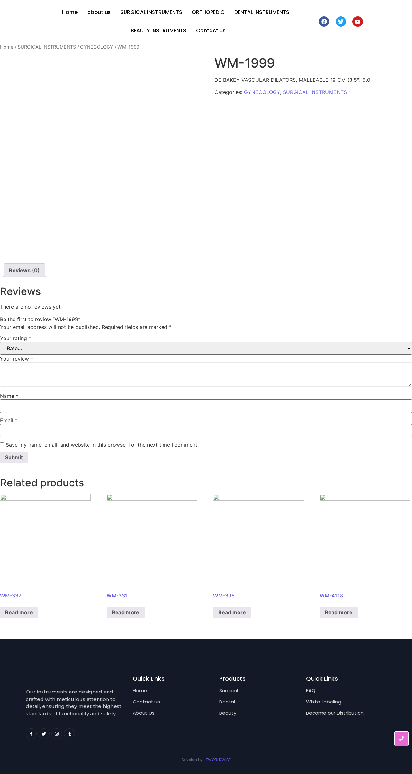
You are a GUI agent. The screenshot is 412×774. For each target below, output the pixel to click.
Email (8, 420)
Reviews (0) (24, 270)
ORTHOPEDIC (208, 12)
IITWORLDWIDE (217, 759)
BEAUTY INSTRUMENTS (158, 30)
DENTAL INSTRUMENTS (261, 12)
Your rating (15, 338)
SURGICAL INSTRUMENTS (151, 12)
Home (70, 12)
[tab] (24, 270)
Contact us (211, 30)
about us (99, 12)
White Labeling (323, 701)
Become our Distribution (335, 713)
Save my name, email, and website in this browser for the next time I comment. (102, 444)
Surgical (228, 690)
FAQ (310, 690)
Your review (16, 358)
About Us (143, 713)
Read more (19, 612)
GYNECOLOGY (96, 47)
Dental (227, 701)
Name (9, 395)
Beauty (227, 713)
